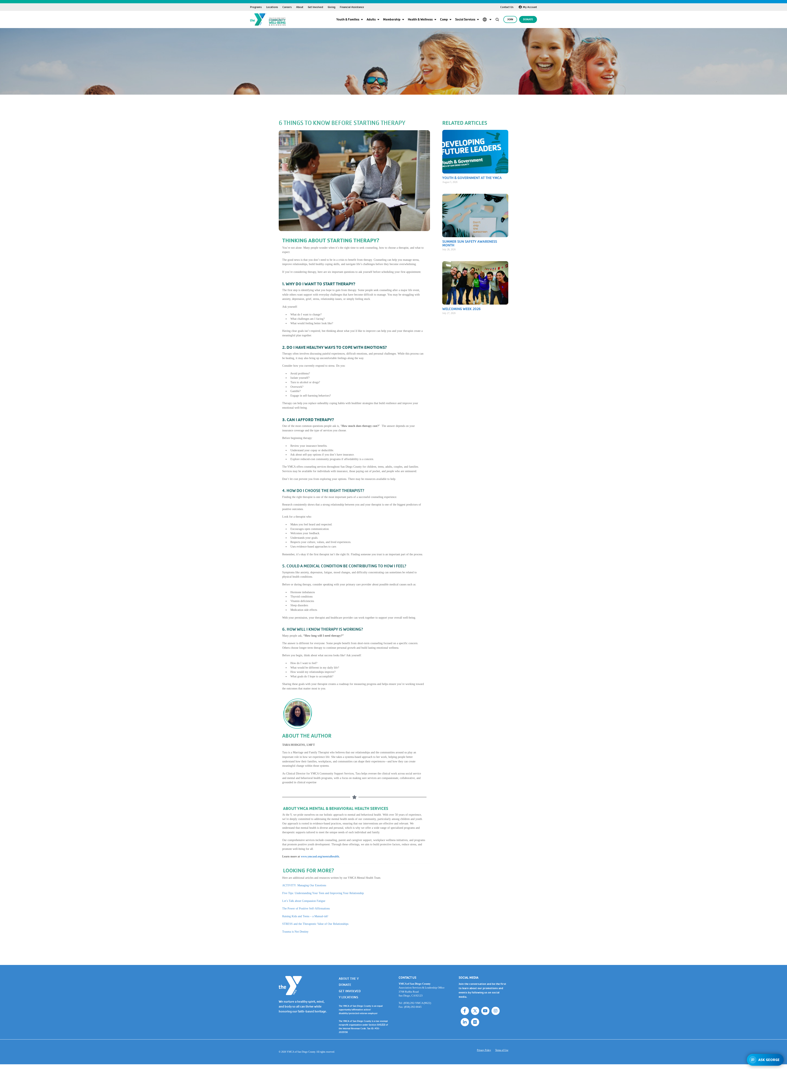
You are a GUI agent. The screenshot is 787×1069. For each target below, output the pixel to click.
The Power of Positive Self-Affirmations (306, 908)
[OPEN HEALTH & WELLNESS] (435, 19)
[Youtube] (485, 1011)
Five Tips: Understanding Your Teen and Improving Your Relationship (323, 893)
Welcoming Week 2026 (461, 309)
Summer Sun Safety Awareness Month (469, 243)
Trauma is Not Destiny (295, 931)
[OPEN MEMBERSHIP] (403, 19)
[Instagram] (495, 1011)
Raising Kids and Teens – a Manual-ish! (305, 916)
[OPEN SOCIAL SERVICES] (478, 19)
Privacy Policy (484, 1050)
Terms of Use (501, 1050)
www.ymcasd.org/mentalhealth (320, 856)
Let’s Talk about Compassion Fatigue (303, 900)
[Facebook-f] (465, 1011)
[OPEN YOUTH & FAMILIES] (362, 19)
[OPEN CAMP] (450, 19)
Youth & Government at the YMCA (472, 178)
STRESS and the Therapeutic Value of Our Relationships (315, 923)
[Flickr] (475, 1022)
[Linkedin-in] (465, 1022)
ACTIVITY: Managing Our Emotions (304, 885)
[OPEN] (490, 19)
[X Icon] (475, 1011)
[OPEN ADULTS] (378, 19)
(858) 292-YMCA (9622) (417, 1002)
